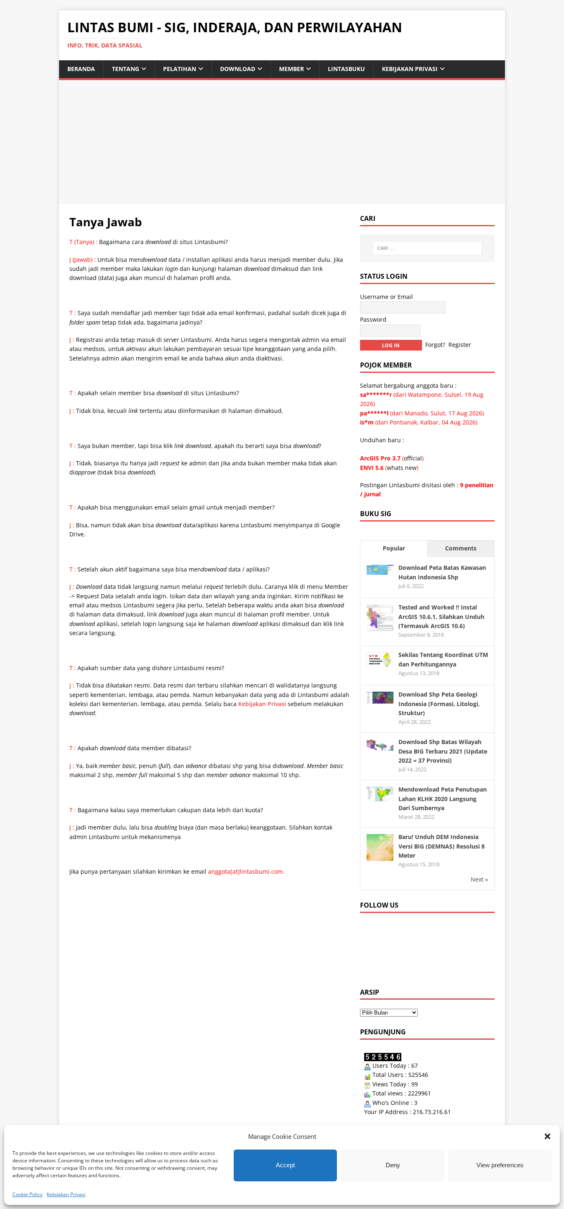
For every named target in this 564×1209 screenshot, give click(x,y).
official (413, 458)
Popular (394, 548)
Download (237, 69)
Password (373, 319)
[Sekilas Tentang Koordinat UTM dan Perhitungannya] (380, 663)
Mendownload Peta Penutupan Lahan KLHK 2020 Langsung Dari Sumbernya (442, 798)
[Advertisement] (282, 142)
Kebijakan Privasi (66, 1194)
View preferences (500, 1165)
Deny (393, 1165)
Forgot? (435, 344)
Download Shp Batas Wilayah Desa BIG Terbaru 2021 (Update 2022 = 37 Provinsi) (442, 751)
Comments (460, 548)
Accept (285, 1165)
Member (291, 69)
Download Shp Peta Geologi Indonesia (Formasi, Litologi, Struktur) (439, 703)
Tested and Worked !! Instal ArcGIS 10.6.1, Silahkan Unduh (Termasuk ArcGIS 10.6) (441, 616)
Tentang (125, 69)
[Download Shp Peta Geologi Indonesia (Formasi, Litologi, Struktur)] (380, 698)
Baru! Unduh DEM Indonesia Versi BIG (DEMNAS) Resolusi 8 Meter (441, 846)
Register (459, 344)
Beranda (81, 69)
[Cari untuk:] (427, 248)
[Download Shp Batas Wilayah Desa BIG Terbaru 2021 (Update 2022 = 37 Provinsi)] (380, 746)
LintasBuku (346, 69)
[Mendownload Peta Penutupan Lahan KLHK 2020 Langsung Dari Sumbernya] (380, 797)
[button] (547, 1136)
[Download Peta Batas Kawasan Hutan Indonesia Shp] (380, 570)
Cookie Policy (27, 1194)
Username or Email (386, 297)
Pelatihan (179, 69)
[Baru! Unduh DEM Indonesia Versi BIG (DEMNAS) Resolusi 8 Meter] (380, 856)
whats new (402, 468)
